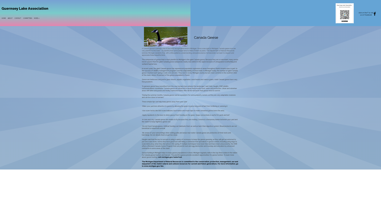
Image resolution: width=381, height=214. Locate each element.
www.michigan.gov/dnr (153, 166)
